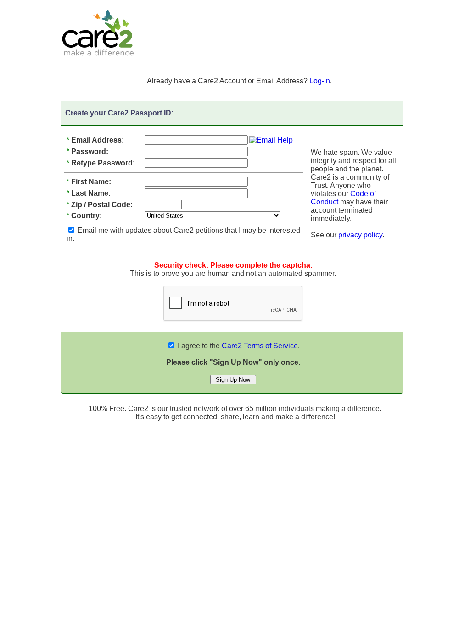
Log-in (319, 81)
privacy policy (360, 235)
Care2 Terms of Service (260, 346)
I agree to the (237, 346)
